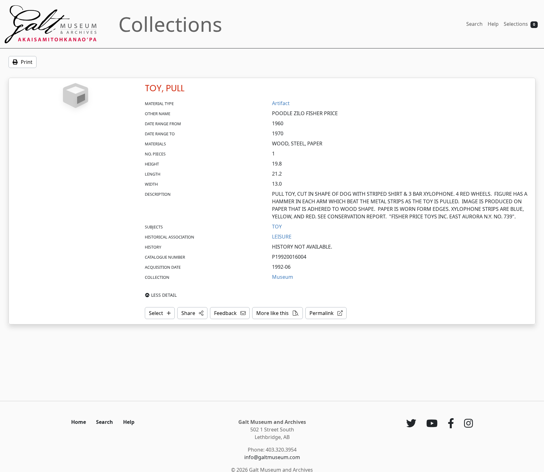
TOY (277, 226)
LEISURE (282, 236)
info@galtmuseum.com (272, 457)
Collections (170, 24)
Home (78, 422)
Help (493, 23)
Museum (282, 276)
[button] (192, 313)
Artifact (281, 103)
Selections (519, 23)
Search (474, 23)
